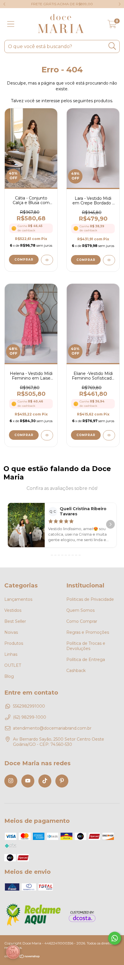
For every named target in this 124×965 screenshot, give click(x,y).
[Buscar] (112, 46)
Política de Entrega (85, 659)
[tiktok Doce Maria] (44, 781)
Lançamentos (18, 599)
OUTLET (12, 665)
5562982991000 (29, 706)
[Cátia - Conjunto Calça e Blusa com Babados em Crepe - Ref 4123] (47, 260)
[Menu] (10, 24)
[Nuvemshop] (22, 957)
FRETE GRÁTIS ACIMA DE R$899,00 (62, 4)
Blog (9, 676)
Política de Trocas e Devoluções (85, 646)
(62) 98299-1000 (29, 717)
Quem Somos (80, 610)
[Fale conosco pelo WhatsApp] (114, 938)
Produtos (13, 643)
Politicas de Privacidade (90, 599)
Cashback (76, 670)
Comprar (23, 259)
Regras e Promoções (87, 632)
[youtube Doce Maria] (27, 781)
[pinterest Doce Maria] (61, 781)
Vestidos (12, 610)
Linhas (10, 654)
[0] (112, 25)
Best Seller (15, 621)
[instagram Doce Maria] (10, 781)
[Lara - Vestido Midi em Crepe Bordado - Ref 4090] (109, 260)
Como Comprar (81, 621)
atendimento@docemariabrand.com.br (52, 728)
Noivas (11, 632)
